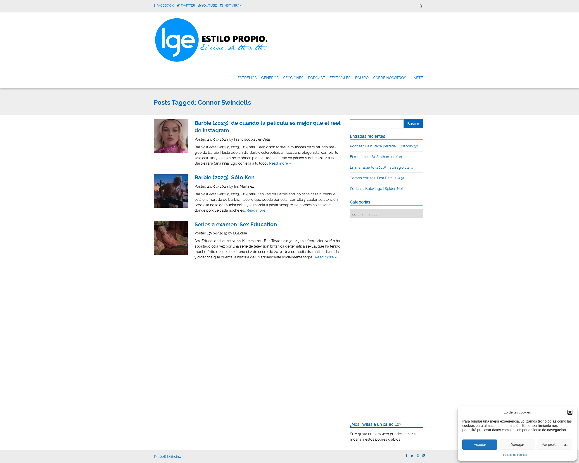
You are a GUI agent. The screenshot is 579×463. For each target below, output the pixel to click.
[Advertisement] (384, 249)
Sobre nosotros (389, 78)
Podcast (316, 78)
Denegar (517, 445)
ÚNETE (417, 78)
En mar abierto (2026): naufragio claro (381, 167)
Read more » (280, 163)
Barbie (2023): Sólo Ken (224, 177)
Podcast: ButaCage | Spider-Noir (377, 189)
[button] (570, 412)
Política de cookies (515, 454)
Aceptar (480, 445)
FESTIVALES (340, 78)
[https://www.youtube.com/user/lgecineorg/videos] (418, 456)
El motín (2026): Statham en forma (378, 157)
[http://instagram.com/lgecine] (423, 456)
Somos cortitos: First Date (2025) (377, 178)
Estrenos (247, 78)
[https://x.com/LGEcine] (412, 456)
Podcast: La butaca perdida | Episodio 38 (384, 146)
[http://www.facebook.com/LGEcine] (406, 456)
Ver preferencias (554, 445)
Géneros (270, 78)
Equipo (362, 78)
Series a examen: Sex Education (236, 224)
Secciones (293, 78)
